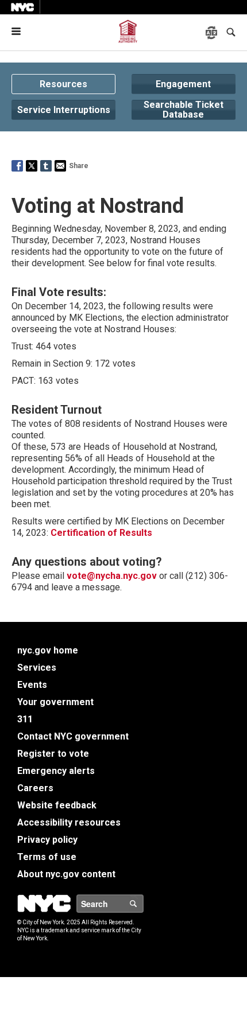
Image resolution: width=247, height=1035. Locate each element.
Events (32, 684)
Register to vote (53, 753)
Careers (35, 788)
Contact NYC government (73, 736)
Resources (63, 84)
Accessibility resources (69, 822)
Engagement (183, 84)
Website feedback (57, 805)
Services (36, 667)
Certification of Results (100, 532)
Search (143, 903)
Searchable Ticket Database (183, 110)
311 (25, 719)
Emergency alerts (56, 770)
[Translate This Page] (212, 33)
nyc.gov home (47, 650)
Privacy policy (47, 839)
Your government (55, 702)
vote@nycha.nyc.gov (112, 575)
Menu (20, 31)
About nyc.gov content (66, 874)
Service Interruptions (63, 109)
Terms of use (46, 856)
